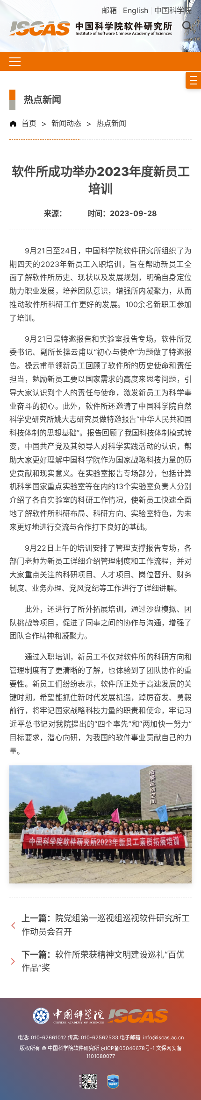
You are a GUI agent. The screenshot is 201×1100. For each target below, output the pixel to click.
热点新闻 (111, 123)
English (135, 10)
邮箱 (109, 10)
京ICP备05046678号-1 (127, 1048)
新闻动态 (66, 123)
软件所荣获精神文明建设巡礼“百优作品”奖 (103, 961)
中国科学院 (173, 10)
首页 (29, 123)
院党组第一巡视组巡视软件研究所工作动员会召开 (106, 925)
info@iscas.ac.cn (163, 1037)
